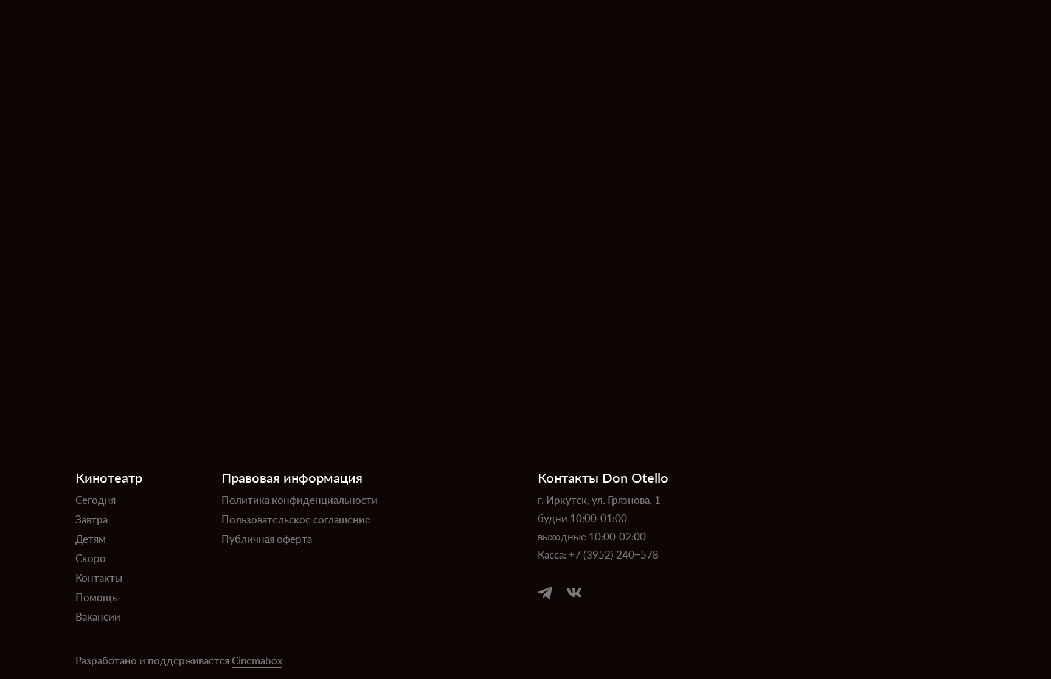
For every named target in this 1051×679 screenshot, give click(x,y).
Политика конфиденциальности (299, 499)
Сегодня (95, 499)
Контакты (98, 577)
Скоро (90, 558)
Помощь (96, 597)
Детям (90, 538)
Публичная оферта (266, 538)
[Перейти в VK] (574, 592)
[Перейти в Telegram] (545, 592)
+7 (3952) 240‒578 (614, 554)
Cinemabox (257, 660)
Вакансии (97, 616)
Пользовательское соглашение (295, 519)
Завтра (91, 519)
